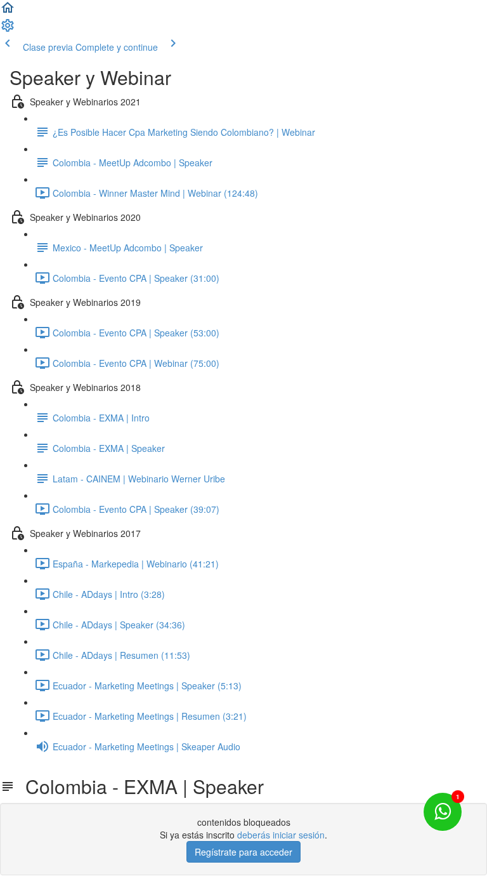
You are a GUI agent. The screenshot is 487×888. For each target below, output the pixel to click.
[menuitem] (7, 29)
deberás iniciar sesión (281, 834)
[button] (7, 11)
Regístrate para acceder (243, 851)
